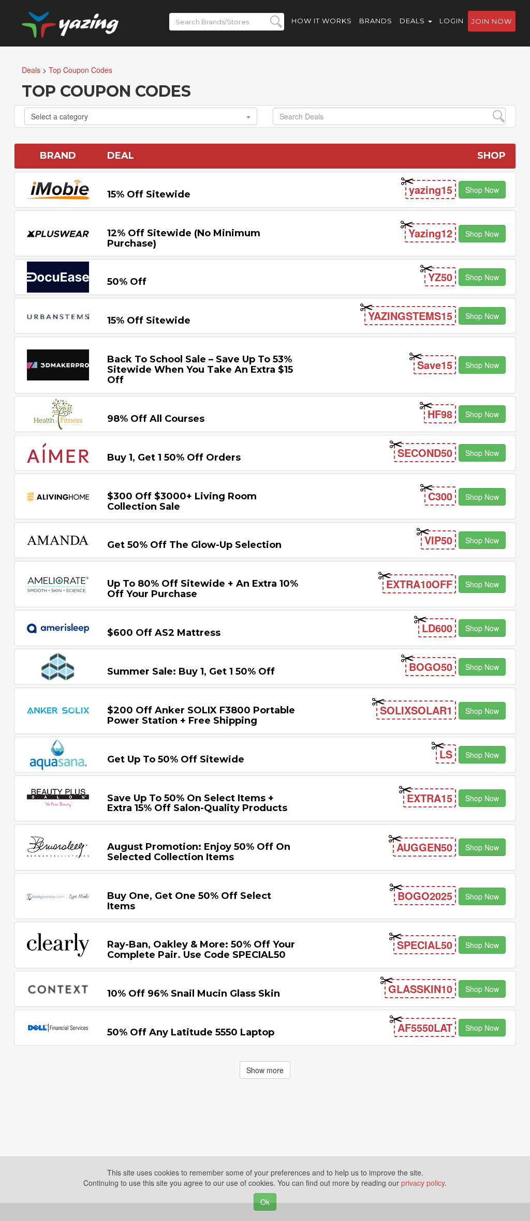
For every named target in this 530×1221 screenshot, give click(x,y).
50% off (126, 281)
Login (451, 21)
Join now (492, 21)
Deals (413, 21)
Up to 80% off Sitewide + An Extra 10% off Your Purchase (202, 589)
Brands (375, 21)
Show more (265, 1070)
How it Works (321, 21)
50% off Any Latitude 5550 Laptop (190, 1032)
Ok (265, 1202)
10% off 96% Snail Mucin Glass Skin (193, 993)
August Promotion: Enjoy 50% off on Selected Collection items (198, 852)
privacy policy (423, 1183)
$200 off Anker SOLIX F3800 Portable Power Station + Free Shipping (201, 715)
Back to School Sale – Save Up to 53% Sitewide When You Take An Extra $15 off (200, 370)
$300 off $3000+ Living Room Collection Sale (182, 501)
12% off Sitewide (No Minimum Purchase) (183, 238)
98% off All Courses (155, 418)
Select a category (59, 116)
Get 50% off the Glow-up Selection (194, 545)
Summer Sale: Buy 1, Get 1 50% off (191, 671)
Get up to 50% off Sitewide (175, 759)
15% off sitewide (148, 194)
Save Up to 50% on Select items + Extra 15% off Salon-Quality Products (197, 803)
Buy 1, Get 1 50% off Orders (174, 457)
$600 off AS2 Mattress (163, 632)
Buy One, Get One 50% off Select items (189, 901)
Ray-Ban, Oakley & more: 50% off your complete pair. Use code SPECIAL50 (201, 949)
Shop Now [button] (482, 190)
